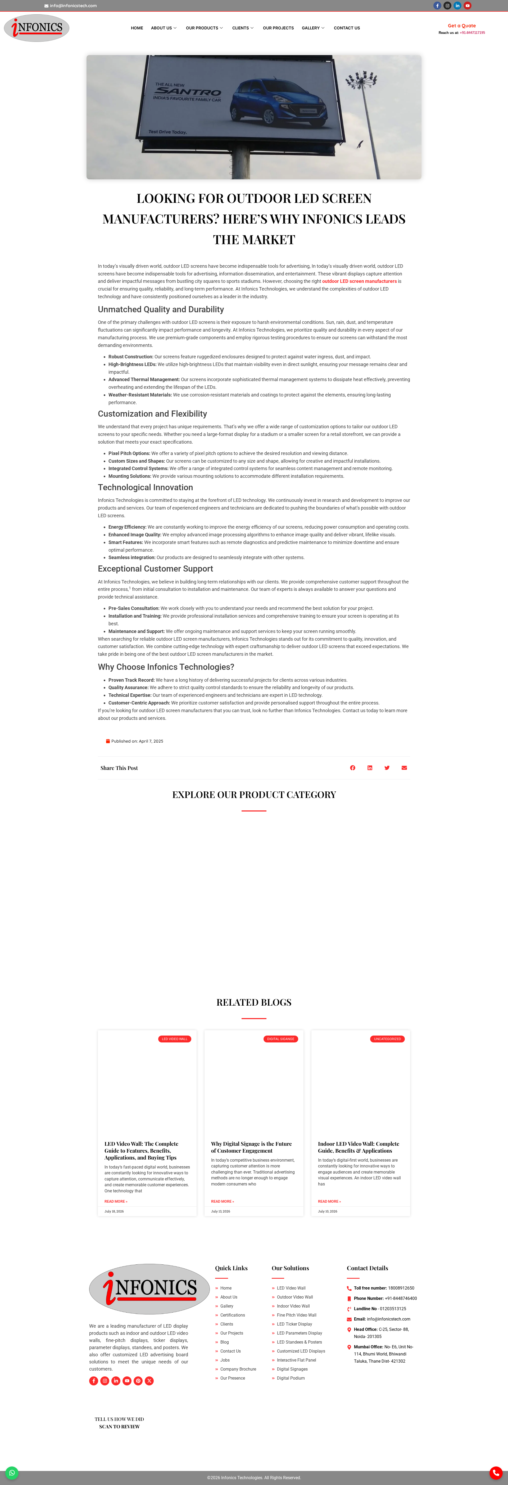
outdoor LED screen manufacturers (359, 281)
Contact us (347, 27)
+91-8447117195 (472, 33)
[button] (353, 768)
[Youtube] (467, 6)
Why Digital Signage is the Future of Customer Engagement (251, 1147)
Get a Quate (462, 26)
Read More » (116, 1201)
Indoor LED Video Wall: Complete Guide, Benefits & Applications (358, 1147)
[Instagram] (447, 6)
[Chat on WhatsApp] (12, 1473)
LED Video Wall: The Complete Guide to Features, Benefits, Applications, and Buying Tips (141, 1150)
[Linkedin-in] (457, 6)
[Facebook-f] (437, 6)
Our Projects (278, 27)
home (137, 27)
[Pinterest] (138, 1380)
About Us (161, 27)
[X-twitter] (149, 1380)
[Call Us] (496, 1473)
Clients (240, 27)
